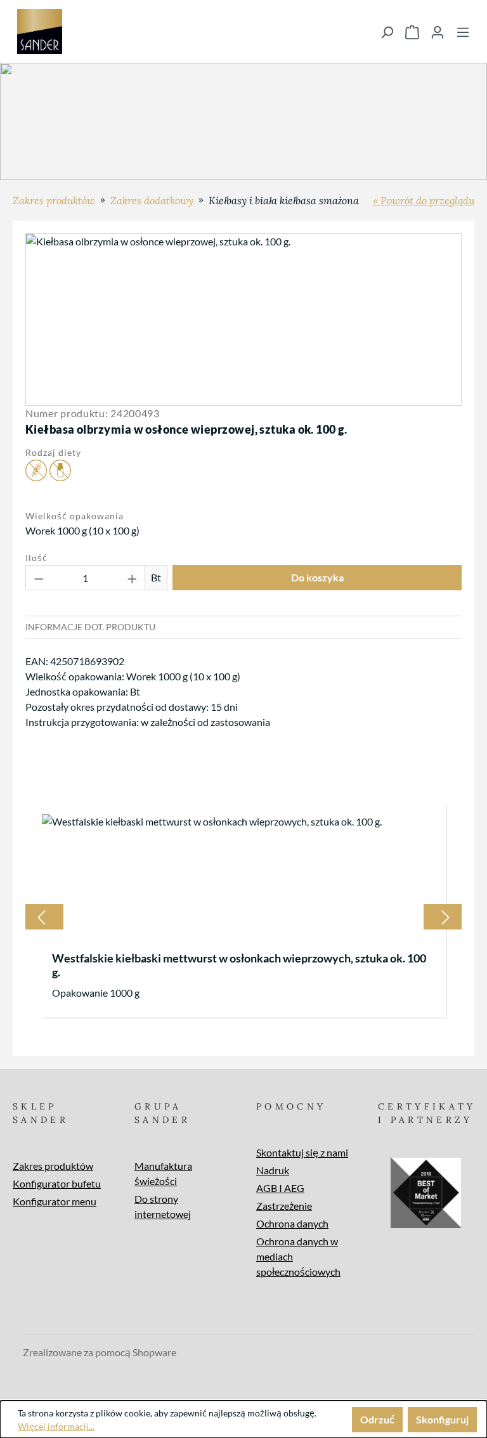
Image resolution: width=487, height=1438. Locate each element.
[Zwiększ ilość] (132, 577)
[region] (243, 319)
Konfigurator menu (54, 1201)
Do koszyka (317, 577)
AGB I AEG (280, 1188)
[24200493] (243, 319)
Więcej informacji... (56, 1426)
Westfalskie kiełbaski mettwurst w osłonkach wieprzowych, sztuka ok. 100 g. (239, 965)
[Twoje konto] (437, 31)
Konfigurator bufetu (57, 1183)
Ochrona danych (292, 1223)
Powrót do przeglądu (427, 200)
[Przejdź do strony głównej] (40, 31)
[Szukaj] (386, 31)
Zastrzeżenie (284, 1206)
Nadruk (272, 1170)
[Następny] (446, 917)
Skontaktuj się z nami (302, 1152)
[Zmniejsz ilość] (38, 577)
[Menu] (462, 31)
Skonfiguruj (442, 1419)
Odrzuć (377, 1419)
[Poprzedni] (41, 917)
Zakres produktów (53, 1166)
